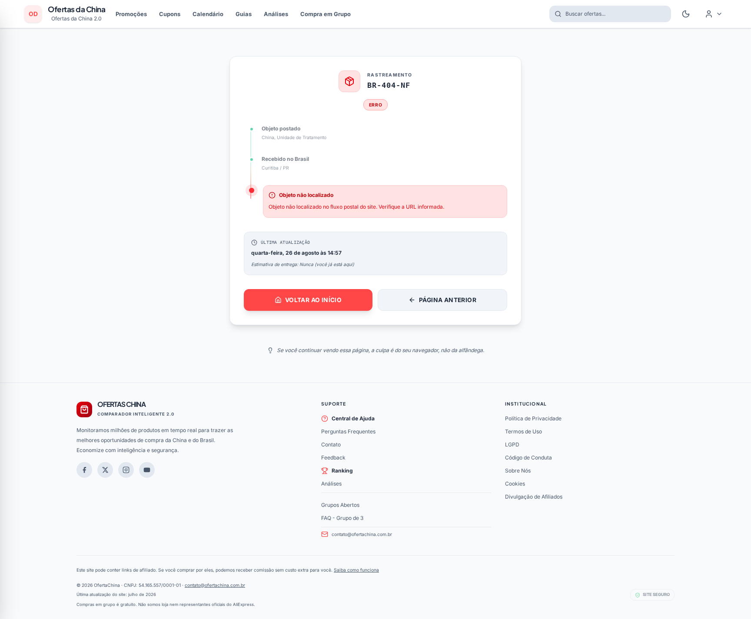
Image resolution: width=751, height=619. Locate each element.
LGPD (512, 444)
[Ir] (147, 470)
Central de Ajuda (353, 418)
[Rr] (105, 470)
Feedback (333, 457)
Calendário (208, 13)
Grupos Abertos (340, 505)
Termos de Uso (523, 431)
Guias (244, 13)
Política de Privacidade (533, 418)
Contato (331, 444)
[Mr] (84, 470)
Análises (276, 13)
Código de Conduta (528, 457)
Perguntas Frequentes (348, 431)
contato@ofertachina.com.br (362, 534)
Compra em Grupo (325, 13)
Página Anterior (447, 299)
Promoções (131, 13)
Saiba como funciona (356, 569)
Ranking (342, 470)
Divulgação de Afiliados (533, 496)
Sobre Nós (518, 470)
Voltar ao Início (313, 299)
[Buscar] (555, 14)
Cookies (515, 483)
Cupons (169, 13)
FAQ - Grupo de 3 (342, 518)
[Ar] (126, 470)
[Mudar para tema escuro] (685, 13)
